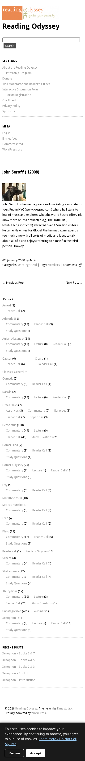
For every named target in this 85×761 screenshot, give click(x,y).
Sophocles (36, 417)
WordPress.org (12, 149)
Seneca (7, 558)
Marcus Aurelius (12, 505)
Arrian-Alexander (13, 338)
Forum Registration (18, 95)
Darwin (7, 392)
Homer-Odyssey (12, 465)
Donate (7, 78)
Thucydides (9, 591)
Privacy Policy (11, 106)
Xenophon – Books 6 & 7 (18, 653)
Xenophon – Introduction (18, 680)
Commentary (14, 324)
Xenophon (9, 618)
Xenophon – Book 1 (15, 673)
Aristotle (7, 318)
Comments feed (12, 144)
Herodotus (9, 425)
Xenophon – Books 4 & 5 (18, 660)
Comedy (7, 378)
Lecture (38, 344)
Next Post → (74, 282)
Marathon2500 (12, 498)
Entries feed (9, 138)
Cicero (39, 358)
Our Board (9, 100)
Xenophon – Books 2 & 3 (18, 666)
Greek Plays (9, 405)
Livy (4, 485)
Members (54, 265)
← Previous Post (13, 282)
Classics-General (13, 372)
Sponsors (8, 111)
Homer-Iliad (10, 445)
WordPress (38, 713)
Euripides (60, 410)
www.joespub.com (38, 209)
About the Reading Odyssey (20, 67)
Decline (14, 753)
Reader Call (13, 311)
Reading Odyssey (31, 26)
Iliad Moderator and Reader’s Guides (26, 84)
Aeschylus (12, 410)
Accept (35, 753)
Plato (5, 531)
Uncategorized (27, 265)
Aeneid (6, 305)
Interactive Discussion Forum (21, 89)
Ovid (5, 518)
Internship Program (19, 73)
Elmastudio (64, 708)
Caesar (7, 358)
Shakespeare (10, 571)
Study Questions (16, 331)
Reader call (9, 551)
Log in (6, 133)
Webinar (39, 611)
